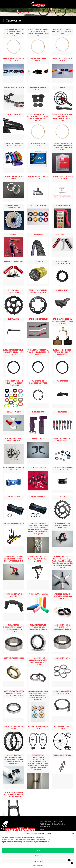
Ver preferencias (38, 861)
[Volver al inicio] (38, 4)
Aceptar (38, 850)
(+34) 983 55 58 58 (45, 827)
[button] (73, 833)
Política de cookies (38, 865)
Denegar (38, 856)
